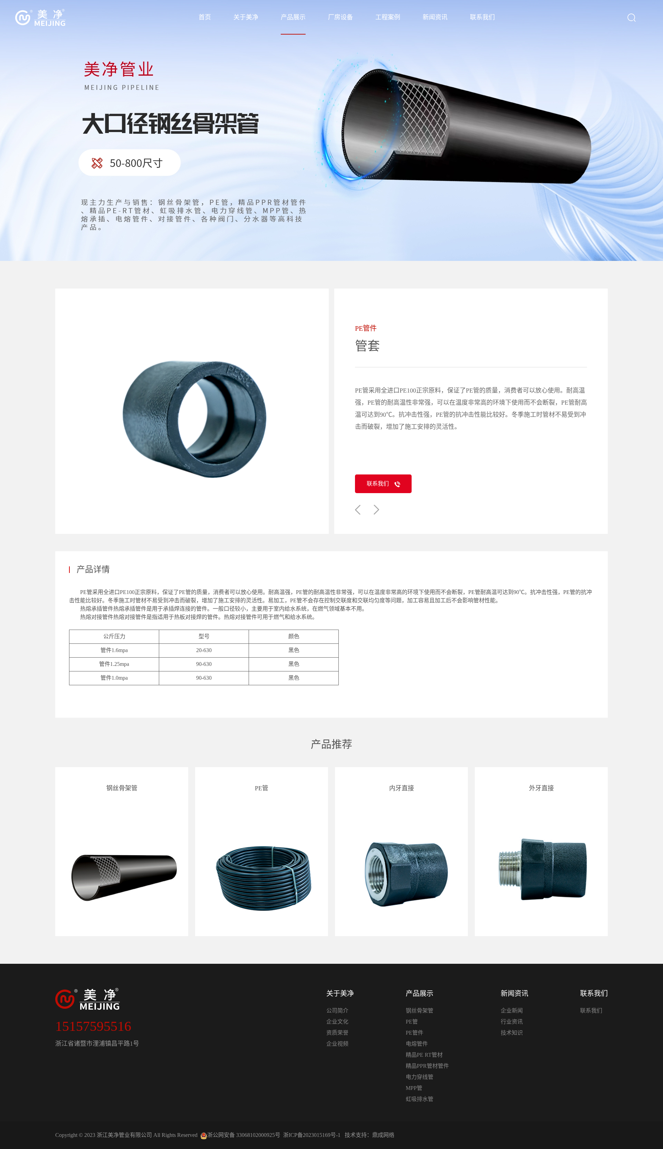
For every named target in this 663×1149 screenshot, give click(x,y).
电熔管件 (417, 1044)
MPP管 (414, 1088)
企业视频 (337, 1044)
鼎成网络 (383, 1135)
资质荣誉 (337, 1033)
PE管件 (414, 1033)
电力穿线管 (419, 1077)
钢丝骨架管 (419, 1011)
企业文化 (337, 1022)
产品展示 (293, 17)
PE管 (412, 1022)
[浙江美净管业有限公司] (40, 17)
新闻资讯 (435, 17)
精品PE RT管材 (424, 1055)
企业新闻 (512, 1011)
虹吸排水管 (419, 1099)
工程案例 (387, 17)
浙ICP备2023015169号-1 (311, 1135)
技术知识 (512, 1033)
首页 (205, 17)
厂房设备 (340, 17)
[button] (358, 510)
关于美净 (245, 17)
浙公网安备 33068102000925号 (243, 1135)
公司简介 (337, 1011)
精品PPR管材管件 (427, 1066)
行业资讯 (512, 1022)
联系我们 (482, 17)
